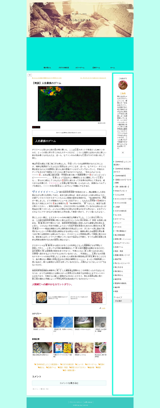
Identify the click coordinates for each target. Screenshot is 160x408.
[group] (42, 325)
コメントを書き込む (69, 383)
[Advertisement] (80, 51)
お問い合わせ (88, 402)
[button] (103, 325)
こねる (123, 93)
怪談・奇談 (37, 127)
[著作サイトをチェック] (123, 152)
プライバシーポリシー (75, 402)
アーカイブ (118, 297)
